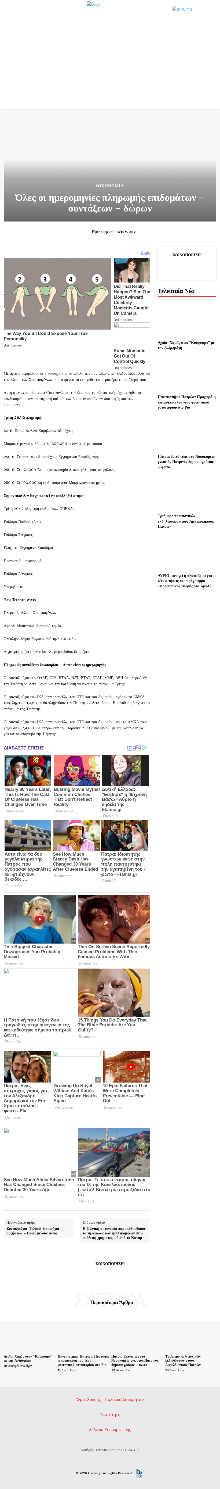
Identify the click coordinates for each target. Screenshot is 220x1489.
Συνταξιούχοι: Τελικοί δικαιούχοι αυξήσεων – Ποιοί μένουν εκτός (32, 1231)
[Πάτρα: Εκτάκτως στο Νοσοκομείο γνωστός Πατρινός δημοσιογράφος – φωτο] (187, 433)
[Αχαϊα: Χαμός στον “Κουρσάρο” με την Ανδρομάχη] (187, 319)
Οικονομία (110, 186)
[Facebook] (167, 267)
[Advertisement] (110, 68)
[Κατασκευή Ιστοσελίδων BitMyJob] (139, 1473)
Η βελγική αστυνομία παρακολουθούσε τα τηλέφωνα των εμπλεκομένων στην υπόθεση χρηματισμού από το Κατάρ (114, 1233)
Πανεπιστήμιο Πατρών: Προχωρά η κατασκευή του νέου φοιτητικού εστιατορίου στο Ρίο (187, 402)
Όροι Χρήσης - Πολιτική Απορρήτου (110, 1399)
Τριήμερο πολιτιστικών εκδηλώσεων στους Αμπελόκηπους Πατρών (186, 521)
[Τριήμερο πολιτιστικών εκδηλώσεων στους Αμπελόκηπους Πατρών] (187, 492)
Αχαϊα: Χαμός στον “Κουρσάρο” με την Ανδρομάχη (28, 1358)
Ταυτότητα (110, 1414)
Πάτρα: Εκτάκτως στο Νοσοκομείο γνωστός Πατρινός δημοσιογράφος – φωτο (186, 461)
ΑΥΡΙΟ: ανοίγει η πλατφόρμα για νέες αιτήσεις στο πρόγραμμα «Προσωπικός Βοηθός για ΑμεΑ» (185, 580)
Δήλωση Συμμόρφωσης (110, 1429)
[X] (179, 267)
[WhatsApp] (204, 267)
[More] (134, 1275)
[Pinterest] (191, 267)
